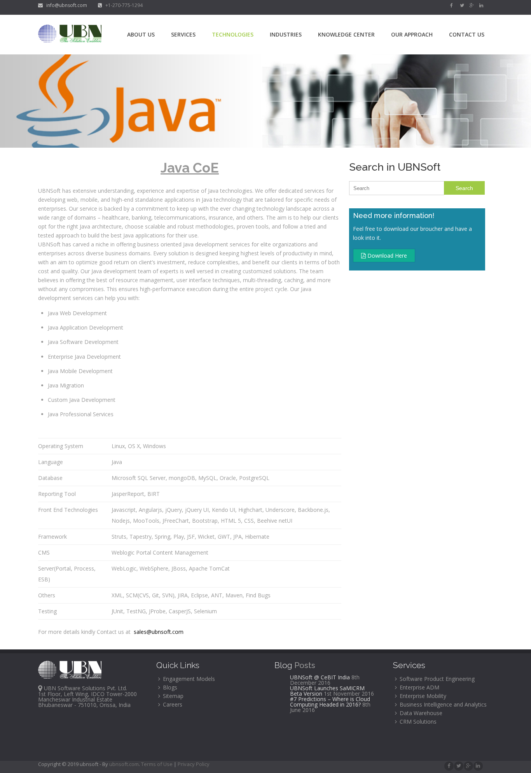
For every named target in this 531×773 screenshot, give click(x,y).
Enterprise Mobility (422, 696)
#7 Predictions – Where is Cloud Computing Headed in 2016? (330, 701)
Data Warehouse (420, 713)
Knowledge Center (346, 34)
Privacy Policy (194, 764)
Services (183, 34)
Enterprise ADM (418, 687)
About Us (141, 34)
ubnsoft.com (124, 764)
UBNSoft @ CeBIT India (320, 677)
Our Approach (412, 34)
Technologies (232, 34)
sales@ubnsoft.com (157, 631)
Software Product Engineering (436, 678)
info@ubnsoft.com (65, 5)
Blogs (169, 687)
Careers (171, 704)
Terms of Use (157, 764)
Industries (286, 34)
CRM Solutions (417, 721)
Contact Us (466, 34)
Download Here (386, 255)
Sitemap (172, 696)
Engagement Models (188, 678)
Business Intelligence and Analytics (442, 704)
